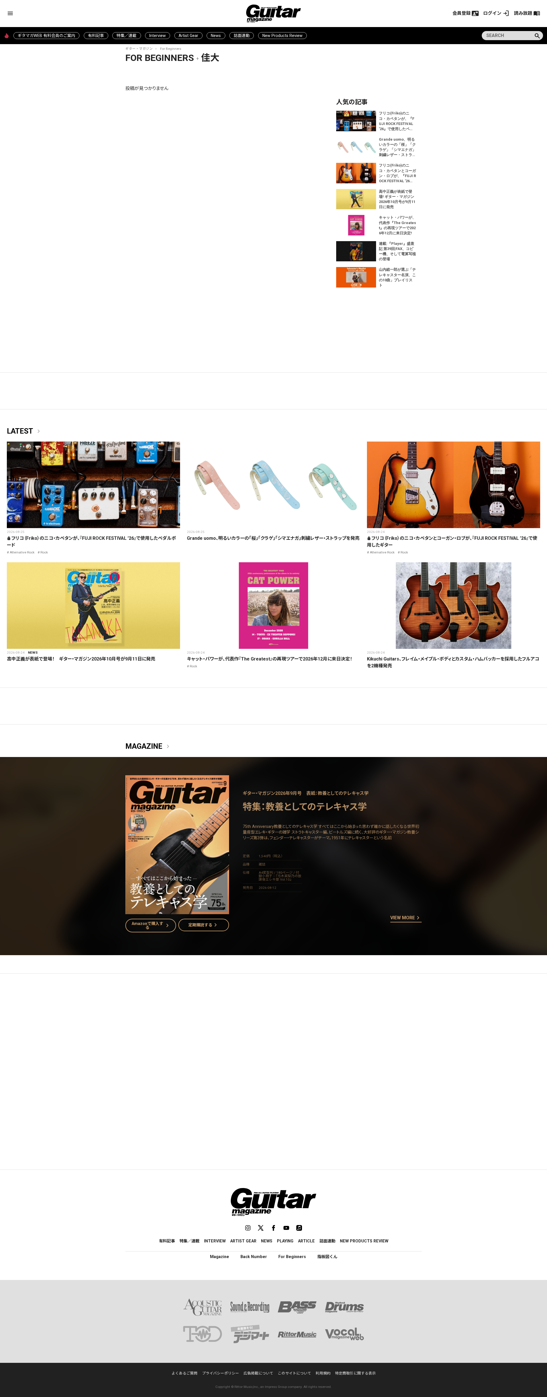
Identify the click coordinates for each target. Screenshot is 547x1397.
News (216, 35)
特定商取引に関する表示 (355, 1373)
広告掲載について (258, 1373)
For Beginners (170, 49)
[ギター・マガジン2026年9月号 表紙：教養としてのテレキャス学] (177, 910)
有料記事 (96, 35)
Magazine (148, 746)
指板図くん (327, 1256)
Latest (24, 431)
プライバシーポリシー (220, 1373)
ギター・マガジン (139, 49)
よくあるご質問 (184, 1373)
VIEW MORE (406, 918)
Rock (44, 552)
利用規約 (323, 1373)
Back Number (253, 1256)
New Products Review (282, 35)
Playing (285, 1241)
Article (306, 1241)
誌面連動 (242, 35)
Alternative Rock (22, 552)
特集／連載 (126, 35)
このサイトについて (294, 1373)
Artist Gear (188, 35)
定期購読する (203, 925)
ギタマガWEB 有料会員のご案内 (46, 35)
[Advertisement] (273, 1032)
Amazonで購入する (151, 925)
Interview (157, 35)
